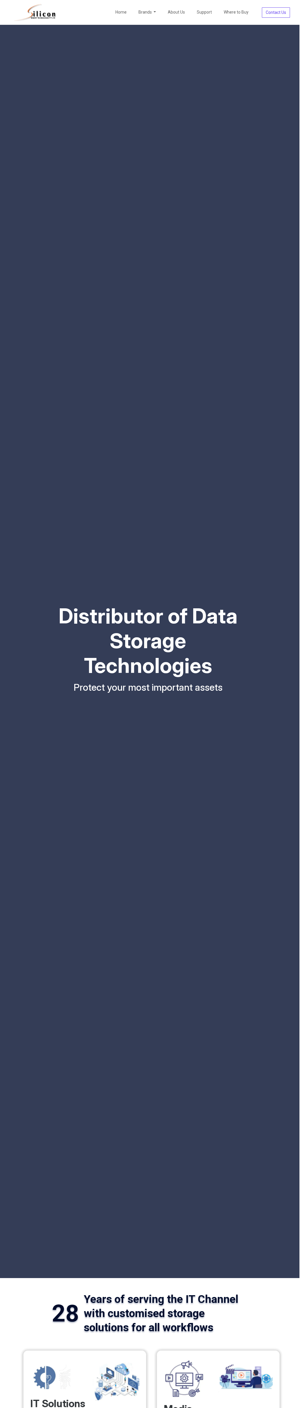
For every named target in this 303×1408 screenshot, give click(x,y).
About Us (176, 12)
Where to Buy (236, 12)
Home (121, 12)
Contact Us (276, 12)
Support (204, 12)
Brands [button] (145, 12)
